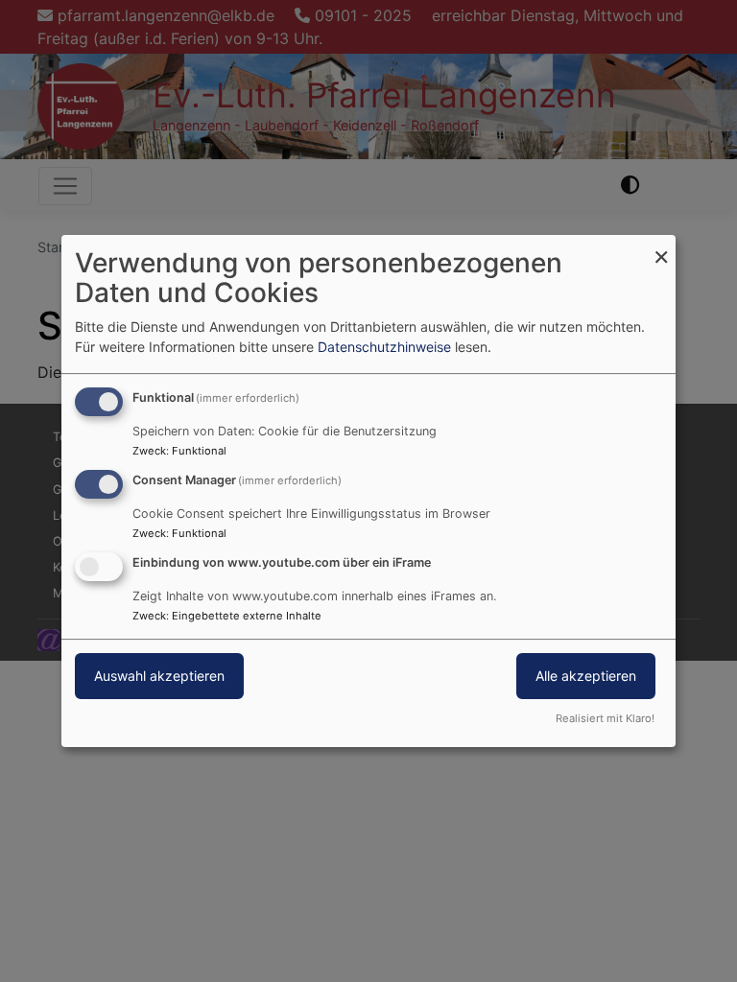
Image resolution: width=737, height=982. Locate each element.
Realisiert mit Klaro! (605, 718)
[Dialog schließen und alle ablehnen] (661, 247)
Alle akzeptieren (585, 675)
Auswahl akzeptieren (159, 675)
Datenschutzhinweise (384, 347)
